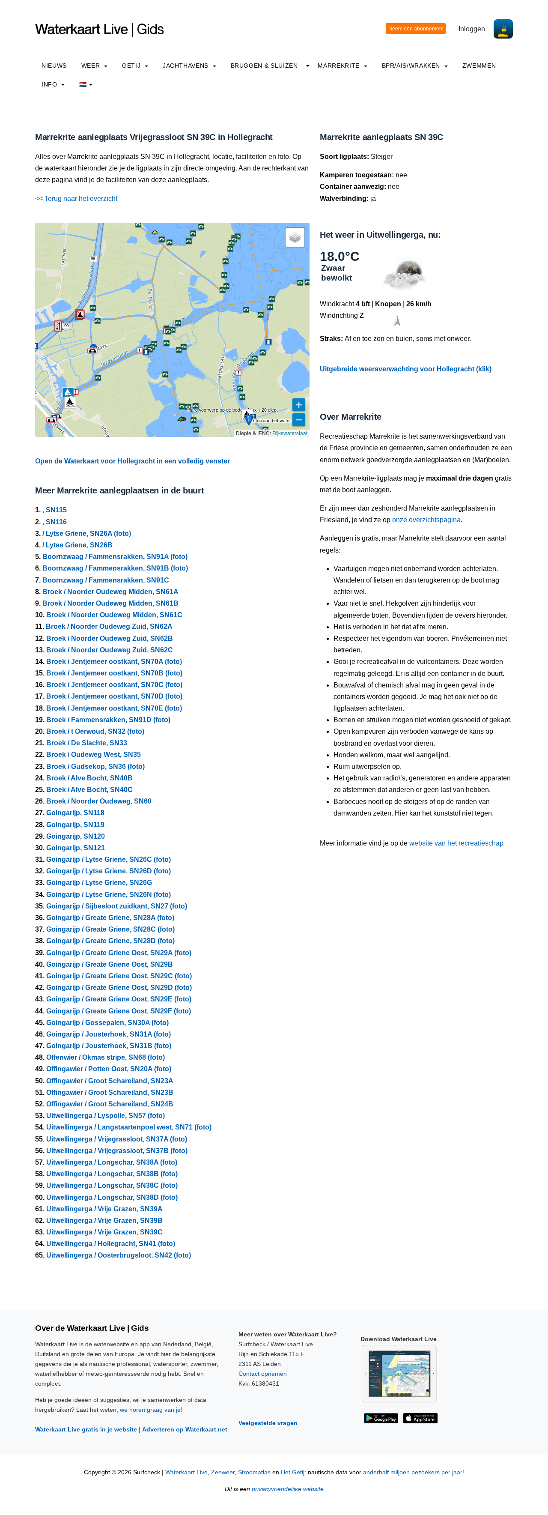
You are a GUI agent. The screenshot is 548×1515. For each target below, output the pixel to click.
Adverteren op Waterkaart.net (184, 1429)
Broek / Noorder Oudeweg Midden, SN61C (114, 615)
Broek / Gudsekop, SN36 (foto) (95, 766)
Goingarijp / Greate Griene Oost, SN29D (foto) (119, 987)
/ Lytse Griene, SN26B (77, 545)
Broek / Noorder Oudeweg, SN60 (99, 801)
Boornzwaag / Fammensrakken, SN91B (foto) (115, 568)
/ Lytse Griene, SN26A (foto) (86, 533)
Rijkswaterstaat (289, 432)
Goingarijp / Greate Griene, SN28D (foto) (110, 940)
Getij (132, 65)
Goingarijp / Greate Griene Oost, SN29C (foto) (119, 976)
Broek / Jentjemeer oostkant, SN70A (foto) (114, 661)
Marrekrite (339, 65)
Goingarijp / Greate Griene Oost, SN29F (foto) (118, 1011)
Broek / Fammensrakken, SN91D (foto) (108, 719)
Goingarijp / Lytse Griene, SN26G (99, 882)
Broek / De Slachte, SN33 (86, 743)
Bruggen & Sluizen (264, 65)
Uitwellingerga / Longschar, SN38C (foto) (112, 1185)
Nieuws (54, 65)
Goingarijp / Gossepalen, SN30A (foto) (107, 1022)
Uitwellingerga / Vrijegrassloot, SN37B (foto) (117, 1150)
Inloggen (472, 29)
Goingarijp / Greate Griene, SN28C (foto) (110, 929)
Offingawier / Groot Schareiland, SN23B (109, 1092)
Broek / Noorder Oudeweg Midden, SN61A (110, 591)
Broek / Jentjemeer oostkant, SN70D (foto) (114, 696)
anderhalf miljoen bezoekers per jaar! (413, 1472)
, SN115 (54, 510)
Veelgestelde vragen (268, 1422)
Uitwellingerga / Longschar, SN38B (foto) (112, 1173)
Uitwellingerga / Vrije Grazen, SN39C (104, 1232)
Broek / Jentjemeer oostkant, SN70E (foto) (114, 708)
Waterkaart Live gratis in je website (86, 1429)
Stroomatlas (254, 1472)
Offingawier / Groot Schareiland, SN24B (109, 1104)
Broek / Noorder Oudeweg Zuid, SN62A (109, 626)
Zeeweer (223, 1472)
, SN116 (54, 522)
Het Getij (292, 1472)
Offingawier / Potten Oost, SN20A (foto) (108, 1069)
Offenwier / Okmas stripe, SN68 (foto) (105, 1057)
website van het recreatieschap (456, 843)
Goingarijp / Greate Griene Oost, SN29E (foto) (118, 999)
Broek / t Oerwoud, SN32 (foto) (95, 731)
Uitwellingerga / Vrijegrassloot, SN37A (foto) (116, 1139)
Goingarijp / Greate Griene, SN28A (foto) (110, 917)
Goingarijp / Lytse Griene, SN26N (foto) (108, 894)
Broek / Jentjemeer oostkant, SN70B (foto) (114, 673)
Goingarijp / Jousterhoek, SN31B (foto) (108, 1045)
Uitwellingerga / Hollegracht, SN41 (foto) (110, 1243)
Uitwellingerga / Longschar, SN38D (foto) (112, 1197)
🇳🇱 (83, 84)
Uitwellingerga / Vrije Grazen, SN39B (104, 1220)
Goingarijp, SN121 (75, 848)
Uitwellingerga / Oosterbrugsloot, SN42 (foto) (118, 1255)
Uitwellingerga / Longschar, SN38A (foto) (111, 1162)
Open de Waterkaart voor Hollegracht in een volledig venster (132, 461)
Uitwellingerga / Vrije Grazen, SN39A (104, 1209)
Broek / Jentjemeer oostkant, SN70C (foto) (114, 684)
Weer (91, 65)
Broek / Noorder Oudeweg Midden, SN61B (110, 603)
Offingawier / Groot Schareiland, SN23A (109, 1081)
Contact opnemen (262, 1373)
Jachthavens (187, 65)
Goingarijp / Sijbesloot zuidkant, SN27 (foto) (116, 906)
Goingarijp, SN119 (75, 824)
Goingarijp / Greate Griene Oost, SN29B (109, 964)
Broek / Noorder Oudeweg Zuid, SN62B (109, 638)
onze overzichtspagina (426, 519)
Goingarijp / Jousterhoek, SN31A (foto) (108, 1034)
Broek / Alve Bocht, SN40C (89, 789)
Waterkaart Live (186, 1472)
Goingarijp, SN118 (75, 812)
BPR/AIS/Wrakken (412, 65)
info (50, 84)
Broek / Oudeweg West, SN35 (93, 754)
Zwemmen (479, 65)
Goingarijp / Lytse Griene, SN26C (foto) (108, 859)
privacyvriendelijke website (288, 1489)
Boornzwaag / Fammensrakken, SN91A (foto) (115, 556)
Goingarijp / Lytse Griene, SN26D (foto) (108, 871)
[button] (268, 320)
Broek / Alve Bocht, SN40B (89, 778)
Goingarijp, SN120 (75, 836)
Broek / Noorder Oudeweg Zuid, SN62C (109, 650)
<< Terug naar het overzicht (76, 198)
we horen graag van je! (151, 1409)
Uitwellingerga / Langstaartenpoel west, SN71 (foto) (128, 1127)
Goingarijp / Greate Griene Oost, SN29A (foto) (118, 952)
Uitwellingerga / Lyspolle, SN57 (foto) (105, 1115)
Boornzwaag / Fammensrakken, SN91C (105, 580)
